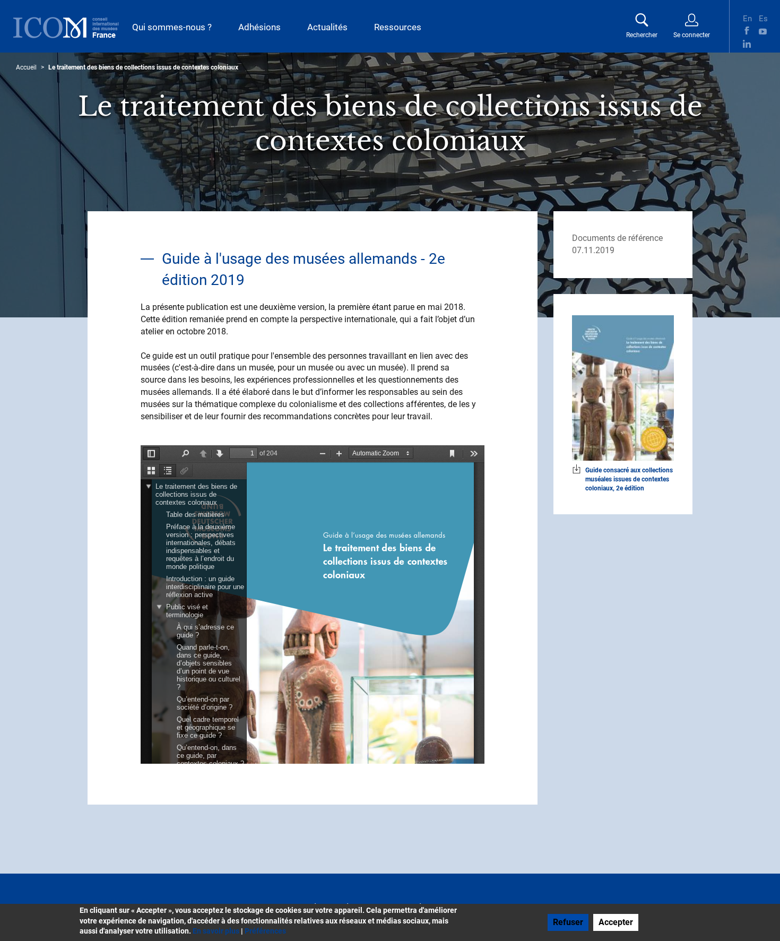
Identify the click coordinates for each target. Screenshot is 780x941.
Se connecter (691, 35)
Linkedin (747, 44)
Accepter (616, 922)
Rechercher (641, 35)
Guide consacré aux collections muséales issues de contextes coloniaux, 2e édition (629, 479)
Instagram (763, 44)
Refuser (568, 922)
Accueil (26, 67)
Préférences (265, 931)
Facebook (747, 30)
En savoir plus (216, 931)
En (747, 17)
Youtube (763, 30)
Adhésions (259, 27)
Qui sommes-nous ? (172, 27)
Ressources (397, 27)
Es (763, 17)
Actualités (327, 27)
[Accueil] (66, 27)
